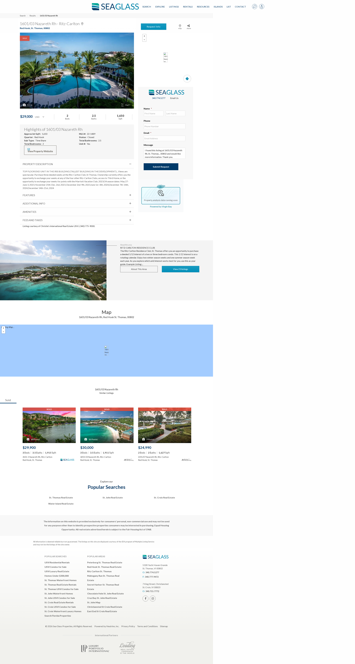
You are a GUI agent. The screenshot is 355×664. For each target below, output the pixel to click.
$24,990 (144, 447)
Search (146, 6)
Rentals (188, 6)
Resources (203, 6)
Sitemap (164, 626)
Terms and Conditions (147, 626)
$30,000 (86, 447)
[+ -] (165, 57)
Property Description (38, 164)
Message (148, 145)
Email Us (174, 98)
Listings (174, 6)
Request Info (153, 26)
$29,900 (29, 447)
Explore (160, 6)
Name (148, 108)
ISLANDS (218, 6)
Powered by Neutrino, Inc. (106, 626)
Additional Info (34, 203)
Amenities (29, 211)
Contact (240, 6)
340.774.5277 (158, 98)
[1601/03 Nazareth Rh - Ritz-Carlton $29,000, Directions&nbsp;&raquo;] (165, 57)
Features (29, 195)
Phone (147, 120)
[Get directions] (187, 78)
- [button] (144, 39)
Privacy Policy (128, 626)
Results (33, 16)
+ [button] (144, 36)
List (229, 6)
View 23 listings (180, 269)
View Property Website (40, 151)
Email (147, 132)
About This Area (139, 269)
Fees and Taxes (32, 220)
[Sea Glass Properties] (115, 4)
